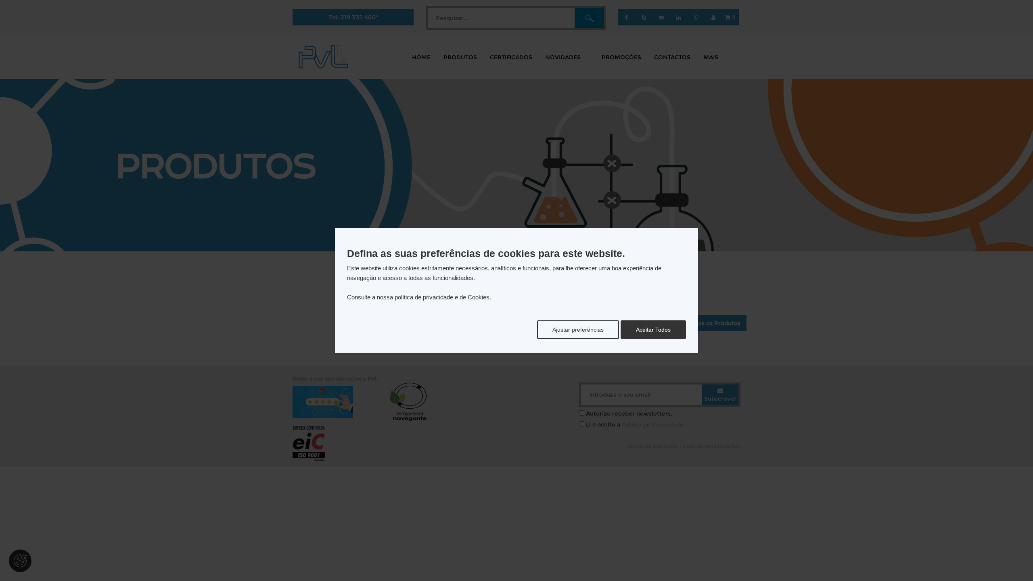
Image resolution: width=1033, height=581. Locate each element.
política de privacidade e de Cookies (442, 297)
